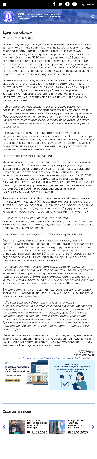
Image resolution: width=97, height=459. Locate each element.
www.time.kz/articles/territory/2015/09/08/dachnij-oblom (54, 358)
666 (9, 38)
